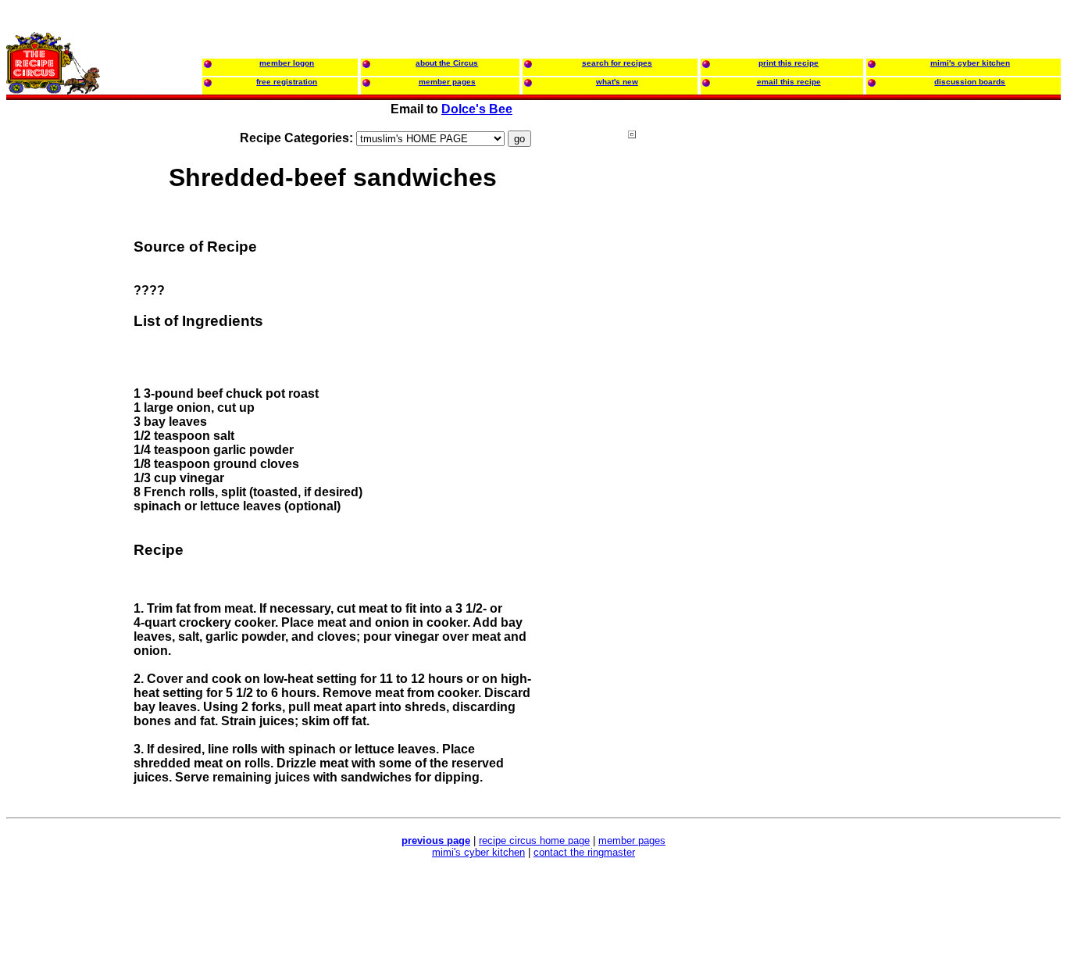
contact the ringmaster (584, 852)
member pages (632, 840)
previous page (435, 840)
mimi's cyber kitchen (478, 852)
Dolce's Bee (476, 109)
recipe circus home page (534, 840)
